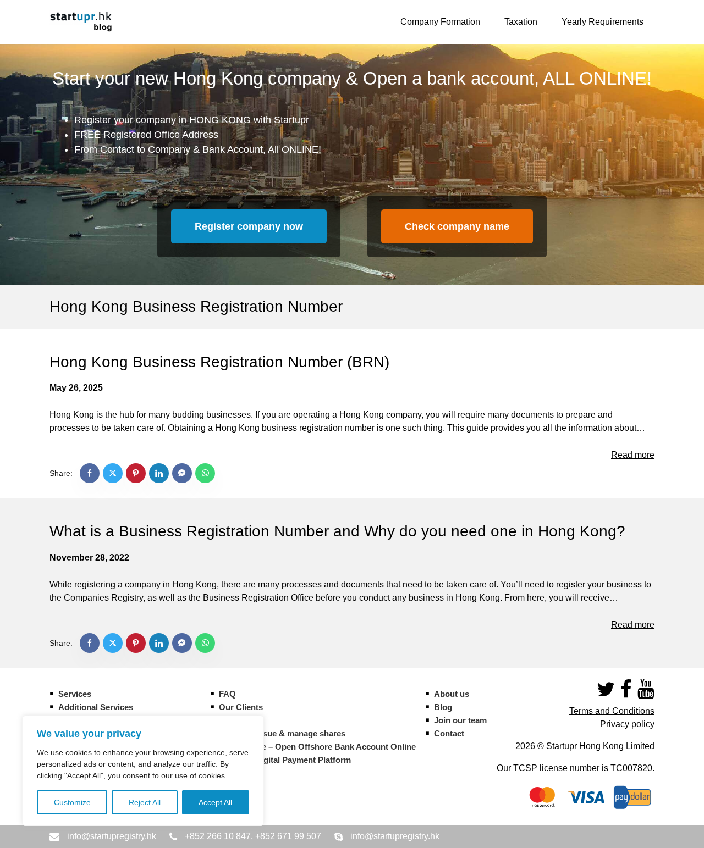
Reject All (145, 802)
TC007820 (631, 768)
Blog (443, 707)
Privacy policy (627, 724)
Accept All (215, 802)
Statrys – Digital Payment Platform (285, 759)
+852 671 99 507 (288, 836)
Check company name (457, 226)
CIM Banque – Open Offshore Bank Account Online (317, 746)
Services (74, 694)
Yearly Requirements (603, 21)
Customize (72, 802)
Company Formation (440, 21)
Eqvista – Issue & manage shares (282, 733)
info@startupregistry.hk (111, 836)
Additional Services (95, 707)
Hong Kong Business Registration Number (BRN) (219, 361)
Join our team (460, 720)
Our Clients (241, 707)
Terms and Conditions (611, 711)
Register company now (249, 226)
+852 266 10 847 (218, 836)
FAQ (227, 694)
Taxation (520, 21)
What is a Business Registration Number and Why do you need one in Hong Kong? (337, 531)
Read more (632, 454)
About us (451, 694)
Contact (449, 733)
